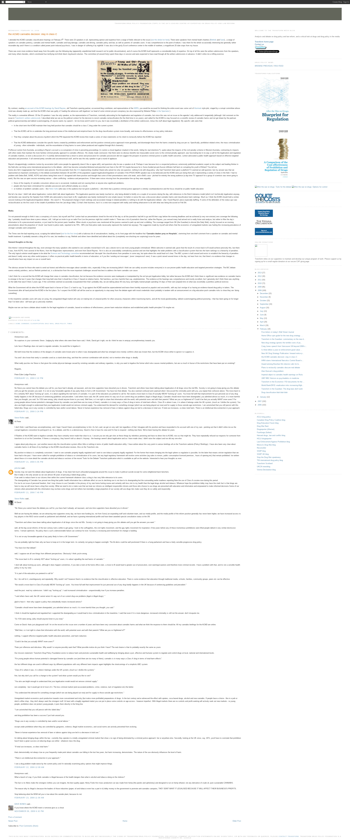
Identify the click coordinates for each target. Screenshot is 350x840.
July (262, 311)
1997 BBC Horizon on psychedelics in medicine (280, 378)
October (263, 300)
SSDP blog (261, 451)
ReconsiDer (261, 448)
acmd (18, 323)
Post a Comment (15, 817)
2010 (260, 283)
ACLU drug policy (264, 417)
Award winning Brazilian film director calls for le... (280, 364)
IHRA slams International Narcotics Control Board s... (282, 360)
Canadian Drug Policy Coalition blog (271, 420)
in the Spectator (163, 111)
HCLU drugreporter (264, 439)
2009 (260, 287)
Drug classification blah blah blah (274, 392)
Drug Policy (60, 323)
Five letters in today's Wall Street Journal (277, 332)
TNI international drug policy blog (270, 460)
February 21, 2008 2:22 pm (28, 378)
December (264, 293)
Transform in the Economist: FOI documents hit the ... (282, 382)
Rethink (213, 40)
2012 (260, 276)
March (262, 325)
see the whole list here (160, 40)
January (263, 397)
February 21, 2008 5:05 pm (28, 462)
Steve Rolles (19, 418)
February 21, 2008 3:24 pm (28, 412)
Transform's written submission (27, 118)
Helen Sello (53, 189)
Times (69, 323)
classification (37, 323)
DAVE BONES (20, 804)
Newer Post (13, 821)
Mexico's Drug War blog (266, 445)
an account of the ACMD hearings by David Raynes (45, 108)
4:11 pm (36, 320)
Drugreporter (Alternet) (265, 429)
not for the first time (69, 234)
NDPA (136, 108)
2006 (260, 405)
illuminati (197, 108)
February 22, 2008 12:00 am (29, 767)
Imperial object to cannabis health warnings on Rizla (282, 375)
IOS (78, 170)
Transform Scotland (264, 463)
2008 (260, 290)
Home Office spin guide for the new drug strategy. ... (282, 336)
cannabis (25, 323)
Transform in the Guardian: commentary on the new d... (283, 339)
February (263, 329)
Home (125, 821)
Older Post (237, 821)
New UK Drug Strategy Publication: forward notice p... (282, 353)
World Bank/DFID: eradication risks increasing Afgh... (282, 385)
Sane (222, 40)
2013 (260, 273)
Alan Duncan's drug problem (272, 371)
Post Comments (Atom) (28, 826)
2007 (260, 401)
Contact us (259, 44)
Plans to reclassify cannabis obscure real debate (280, 368)
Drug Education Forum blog (267, 423)
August (263, 308)
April (262, 322)
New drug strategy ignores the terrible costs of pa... (281, 343)
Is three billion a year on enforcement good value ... (281, 350)
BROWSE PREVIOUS (264, 66)
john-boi (17, 468)
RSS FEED (278, 66)
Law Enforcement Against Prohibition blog (273, 442)
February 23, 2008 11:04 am (29, 798)
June (262, 315)
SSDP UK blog (263, 454)
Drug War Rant (263, 426)
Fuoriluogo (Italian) (264, 432)
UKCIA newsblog (263, 467)
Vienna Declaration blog (266, 470)
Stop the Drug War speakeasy (269, 457)
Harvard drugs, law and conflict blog (271, 435)
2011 (260, 280)
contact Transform (289, 836)
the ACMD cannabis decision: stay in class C (32, 34)
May (262, 318)
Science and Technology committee (65, 253)
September (264, 304)
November (264, 297)
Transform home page (264, 42)
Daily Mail (49, 323)
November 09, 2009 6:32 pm (29, 811)
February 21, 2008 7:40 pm (28, 492)
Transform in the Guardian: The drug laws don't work (282, 389)
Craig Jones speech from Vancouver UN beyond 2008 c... (284, 346)
